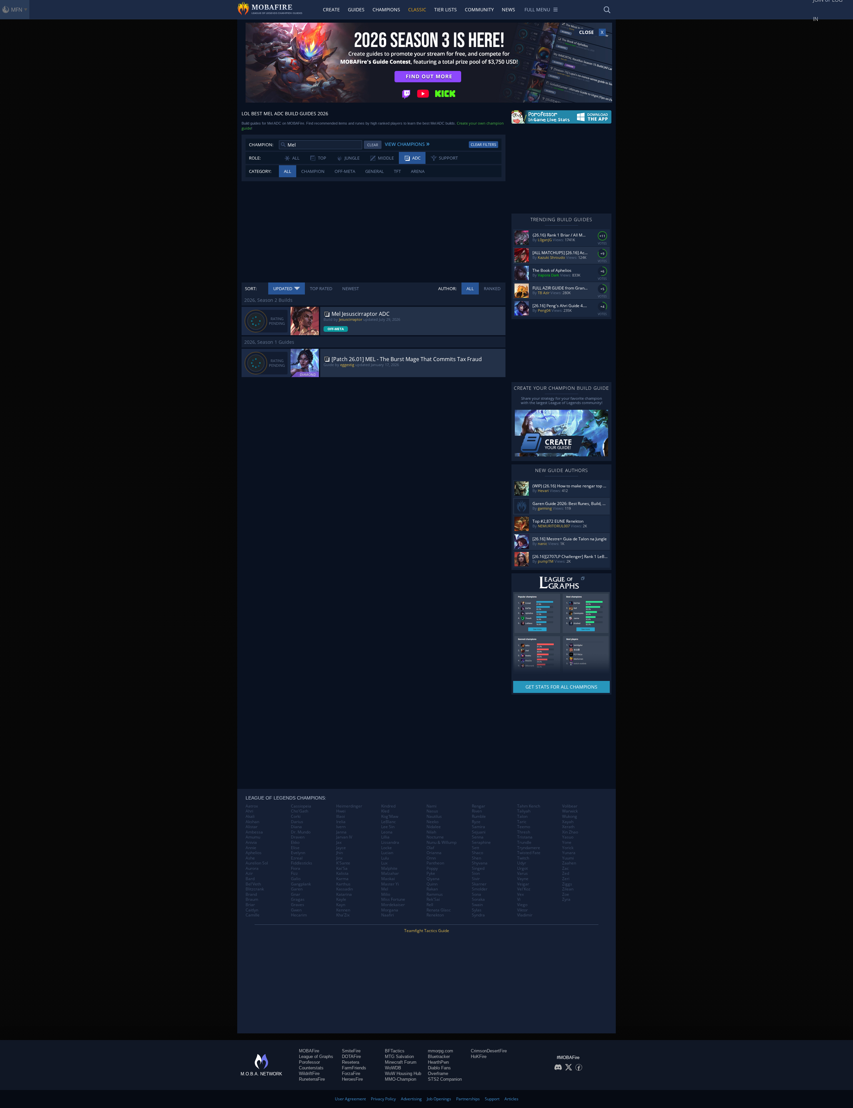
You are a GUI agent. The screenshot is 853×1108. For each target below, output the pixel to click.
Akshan (252, 822)
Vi (518, 899)
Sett (475, 847)
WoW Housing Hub (403, 1073)
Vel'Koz (523, 889)
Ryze (476, 822)
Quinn (431, 884)
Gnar (295, 894)
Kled (385, 811)
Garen (297, 889)
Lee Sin (388, 827)
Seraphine (481, 842)
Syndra (478, 915)
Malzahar (390, 873)
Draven (298, 837)
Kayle (341, 899)
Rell (429, 904)
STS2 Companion (445, 1079)
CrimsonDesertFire (489, 1050)
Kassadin (344, 889)
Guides (356, 9)
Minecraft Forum (401, 1062)
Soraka (478, 899)
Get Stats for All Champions (561, 687)
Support (492, 1099)
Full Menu (537, 9)
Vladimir (524, 915)
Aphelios (254, 852)
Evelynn (298, 852)
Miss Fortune (393, 899)
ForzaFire (351, 1073)
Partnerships (468, 1099)
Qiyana (432, 878)
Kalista (342, 873)
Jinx (339, 858)
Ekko (295, 842)
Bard (250, 878)
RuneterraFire (312, 1079)
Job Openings (439, 1099)
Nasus (432, 811)
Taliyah (523, 811)
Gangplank (301, 884)
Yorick (567, 847)
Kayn (340, 904)
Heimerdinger (349, 806)
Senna (477, 837)
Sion (476, 873)
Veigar (523, 884)
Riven (477, 811)
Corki (296, 816)
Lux (384, 863)
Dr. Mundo (301, 832)
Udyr (521, 863)
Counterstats (311, 1067)
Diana (296, 827)
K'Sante (343, 863)
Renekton (435, 915)
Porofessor (309, 1062)
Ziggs (567, 884)
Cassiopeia (301, 806)
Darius (297, 822)
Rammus (434, 894)
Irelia (341, 822)
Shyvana (479, 863)
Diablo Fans (439, 1067)
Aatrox (252, 806)
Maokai (388, 878)
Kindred (388, 806)
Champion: (261, 145)
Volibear (569, 806)
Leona (387, 832)
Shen (476, 858)
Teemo (523, 827)
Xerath (568, 827)
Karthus (343, 884)
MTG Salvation (399, 1056)
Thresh (523, 832)
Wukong (569, 816)
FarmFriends (354, 1067)
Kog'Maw (389, 816)
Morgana (389, 910)
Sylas (476, 910)
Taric (521, 822)
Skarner (479, 884)
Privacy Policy (383, 1099)
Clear (372, 144)
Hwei (341, 811)
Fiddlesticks (301, 863)
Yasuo (567, 837)
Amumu (253, 837)
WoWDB (393, 1067)
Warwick (570, 811)
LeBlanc (388, 822)
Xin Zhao (570, 832)
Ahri (249, 811)
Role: (255, 158)
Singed (478, 868)
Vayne (522, 878)
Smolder (479, 889)
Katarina (344, 894)
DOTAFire (351, 1056)
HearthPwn (438, 1062)
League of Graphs (316, 1056)
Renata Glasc (438, 910)
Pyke (430, 873)
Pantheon (435, 863)
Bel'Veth (253, 884)
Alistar (252, 827)
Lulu (385, 858)
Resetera (350, 1062)
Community (479, 9)
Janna (341, 832)
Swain (477, 904)
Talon (522, 816)
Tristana (524, 837)
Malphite (389, 868)
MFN (16, 9)
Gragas (298, 899)
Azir (249, 873)
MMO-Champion (400, 1079)
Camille (253, 915)
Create (331, 9)
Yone (566, 842)
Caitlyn (252, 910)
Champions (386, 9)
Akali (250, 816)
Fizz (294, 873)
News (508, 9)
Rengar (478, 806)
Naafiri (387, 915)
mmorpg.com (440, 1050)
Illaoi (340, 816)
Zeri (565, 878)
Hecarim (299, 915)
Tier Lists (445, 9)
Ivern (341, 827)
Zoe (565, 894)
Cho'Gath (299, 811)
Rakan (432, 889)
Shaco (477, 852)
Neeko (432, 822)
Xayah (567, 822)
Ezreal (297, 858)
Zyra (566, 899)
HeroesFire (352, 1079)
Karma (342, 878)
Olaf (430, 847)
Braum (252, 899)
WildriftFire (309, 1073)
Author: (447, 288)
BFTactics (395, 1050)
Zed (565, 873)
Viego (522, 904)
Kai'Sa (342, 868)
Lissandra (390, 842)
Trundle (524, 842)
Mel (384, 889)
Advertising (411, 1099)
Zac (565, 868)
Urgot (522, 868)
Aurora (252, 868)
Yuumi (568, 858)
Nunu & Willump (441, 842)
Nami (431, 806)
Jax (339, 842)
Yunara (568, 852)
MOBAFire (309, 1050)
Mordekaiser (393, 904)
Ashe (250, 858)
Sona (476, 894)
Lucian (387, 852)
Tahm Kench (528, 806)
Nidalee (433, 827)
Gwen (296, 910)
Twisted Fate (528, 852)
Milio (385, 894)
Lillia (385, 837)
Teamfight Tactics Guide (426, 930)
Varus (522, 873)
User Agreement (350, 1099)
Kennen (343, 910)
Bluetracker (439, 1056)
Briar (250, 904)
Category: (260, 171)
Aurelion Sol (257, 863)
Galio (296, 878)
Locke (386, 847)
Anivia (251, 842)
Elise (295, 847)
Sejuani (478, 832)
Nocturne (435, 837)
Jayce (341, 847)
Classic (417, 9)
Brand (251, 894)
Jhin (339, 852)
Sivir (476, 878)
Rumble (479, 816)
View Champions (407, 143)
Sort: (251, 288)
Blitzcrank (255, 889)
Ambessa (254, 832)
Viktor (522, 910)
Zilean (567, 889)
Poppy (432, 868)
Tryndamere (528, 847)
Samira (478, 827)
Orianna (433, 852)
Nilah (431, 832)
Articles (511, 1099)
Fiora (295, 868)
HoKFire (478, 1056)
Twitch (523, 858)
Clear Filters (483, 144)
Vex (520, 894)
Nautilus (434, 816)
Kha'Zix (343, 915)
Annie (251, 847)
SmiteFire (351, 1050)
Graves (297, 904)
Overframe (438, 1073)
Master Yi (390, 884)
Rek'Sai (433, 899)
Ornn (431, 858)
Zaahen (569, 863)
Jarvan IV (344, 837)
